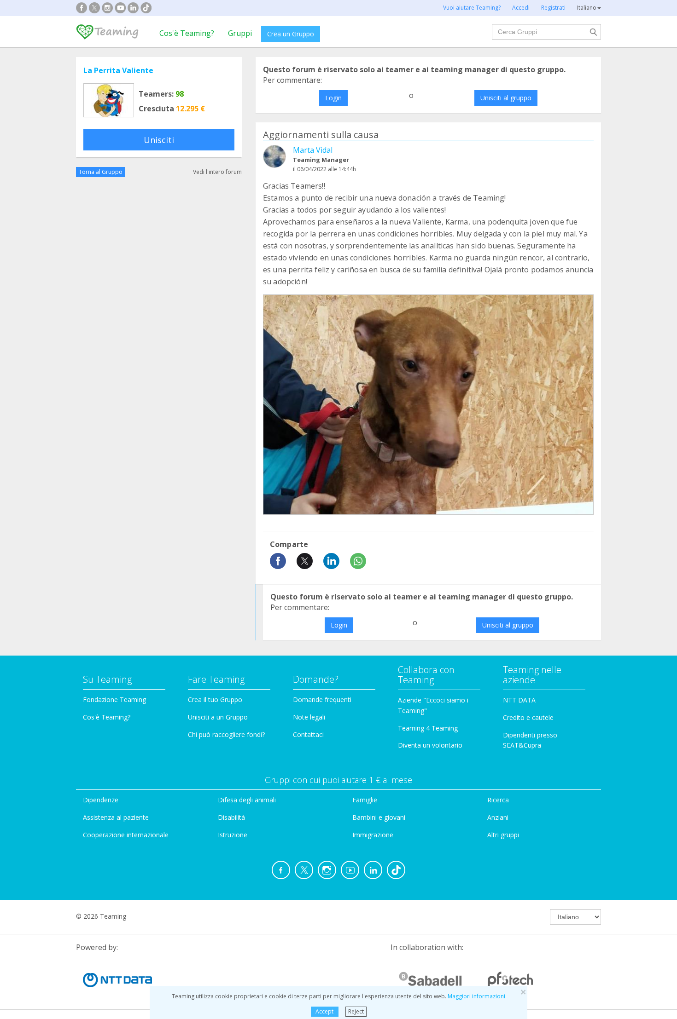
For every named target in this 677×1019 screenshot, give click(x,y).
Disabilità (231, 817)
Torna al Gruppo (101, 172)
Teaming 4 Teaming (428, 728)
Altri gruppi (503, 834)
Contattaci (308, 734)
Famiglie (364, 799)
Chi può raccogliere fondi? (226, 734)
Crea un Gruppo (290, 33)
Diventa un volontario (430, 745)
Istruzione (232, 834)
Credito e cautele (528, 717)
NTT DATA (519, 700)
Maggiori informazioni (476, 996)
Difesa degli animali (247, 799)
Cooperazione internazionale (126, 834)
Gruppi (240, 33)
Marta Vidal (313, 150)
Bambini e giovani (378, 817)
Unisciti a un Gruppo (218, 717)
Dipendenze (100, 799)
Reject (356, 1011)
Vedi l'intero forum (217, 172)
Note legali (309, 717)
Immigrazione (372, 834)
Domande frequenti (322, 699)
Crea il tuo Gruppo (215, 699)
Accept (324, 1011)
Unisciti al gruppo (505, 97)
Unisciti (159, 139)
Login (333, 97)
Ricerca (498, 799)
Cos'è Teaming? (186, 33)
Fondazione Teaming (114, 699)
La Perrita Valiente (118, 70)
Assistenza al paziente (116, 817)
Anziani (497, 817)
